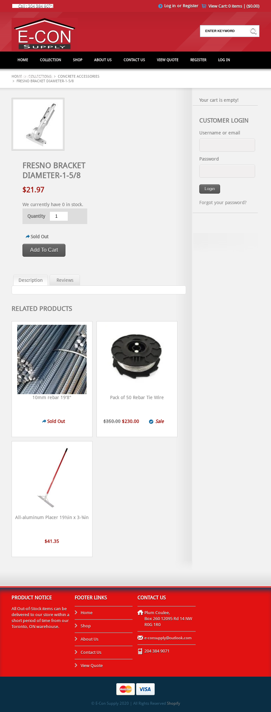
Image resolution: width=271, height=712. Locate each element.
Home (23, 60)
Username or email (219, 132)
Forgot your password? (223, 202)
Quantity (36, 216)
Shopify (173, 703)
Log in (170, 5)
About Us (103, 60)
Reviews (65, 280)
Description (31, 280)
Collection (50, 60)
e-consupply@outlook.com (168, 638)
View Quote (167, 60)
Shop (77, 60)
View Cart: (234, 6)
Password (209, 159)
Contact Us (134, 60)
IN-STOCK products (35, 77)
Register (190, 5)
